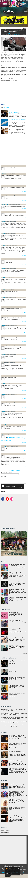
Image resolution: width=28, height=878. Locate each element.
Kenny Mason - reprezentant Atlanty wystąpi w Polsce (17, 661)
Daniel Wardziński (17, 34)
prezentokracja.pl (5, 830)
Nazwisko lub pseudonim (6, 472)
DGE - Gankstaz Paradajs (14, 620)
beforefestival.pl (5, 832)
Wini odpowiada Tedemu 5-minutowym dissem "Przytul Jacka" (18, 573)
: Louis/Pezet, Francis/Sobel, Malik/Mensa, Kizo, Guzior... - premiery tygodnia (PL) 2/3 (14, 718)
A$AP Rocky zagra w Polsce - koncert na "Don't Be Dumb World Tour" (17, 678)
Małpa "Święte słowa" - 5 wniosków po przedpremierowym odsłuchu (17, 744)
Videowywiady (18, 32)
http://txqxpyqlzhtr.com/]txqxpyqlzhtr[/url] (15, 437)
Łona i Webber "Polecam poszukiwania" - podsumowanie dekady (14, 30)
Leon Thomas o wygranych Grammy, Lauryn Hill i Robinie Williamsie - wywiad (17, 808)
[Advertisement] (14, 150)
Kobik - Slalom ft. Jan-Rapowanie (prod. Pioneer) (16, 629)
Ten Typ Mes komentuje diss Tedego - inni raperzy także (17, 565)
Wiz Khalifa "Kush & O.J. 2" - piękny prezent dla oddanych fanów (17, 752)
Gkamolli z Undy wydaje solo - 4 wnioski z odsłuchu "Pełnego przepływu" (16, 761)
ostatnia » (18, 470)
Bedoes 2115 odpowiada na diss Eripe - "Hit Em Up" (18, 598)
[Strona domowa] (8, 12)
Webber (7, 107)
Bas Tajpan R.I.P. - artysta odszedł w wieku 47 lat (17, 582)
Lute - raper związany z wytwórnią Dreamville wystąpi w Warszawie (16, 686)
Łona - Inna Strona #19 (14, 128)
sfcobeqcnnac (11, 448)
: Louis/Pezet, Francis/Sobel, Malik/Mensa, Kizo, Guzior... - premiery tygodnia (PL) (13, 710)
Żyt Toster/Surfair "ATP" (14, 612)
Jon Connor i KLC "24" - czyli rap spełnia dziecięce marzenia (16, 736)
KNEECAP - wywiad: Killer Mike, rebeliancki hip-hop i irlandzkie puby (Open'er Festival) (17, 784)
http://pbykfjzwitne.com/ (6, 440)
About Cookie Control (6, 868)
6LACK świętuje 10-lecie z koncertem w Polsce (18, 669)
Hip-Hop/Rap (8, 32)
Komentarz (3, 476)
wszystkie (25, 653)
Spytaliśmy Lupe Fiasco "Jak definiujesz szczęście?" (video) (16, 800)
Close (18, 868)
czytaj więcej (8, 876)
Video (11, 32)
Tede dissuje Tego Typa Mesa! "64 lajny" (16, 590)
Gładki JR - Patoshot (13, 645)
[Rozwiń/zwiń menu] (25, 12)
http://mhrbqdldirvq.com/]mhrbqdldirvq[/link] (16, 438)
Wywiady (14, 32)
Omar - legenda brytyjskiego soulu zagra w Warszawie (17, 694)
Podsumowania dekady (6, 33)
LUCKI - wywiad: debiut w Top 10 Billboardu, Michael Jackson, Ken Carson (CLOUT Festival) (16, 792)
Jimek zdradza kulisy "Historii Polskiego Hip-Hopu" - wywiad (16, 637)
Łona (4, 107)
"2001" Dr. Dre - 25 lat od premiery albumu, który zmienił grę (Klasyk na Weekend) (17, 769)
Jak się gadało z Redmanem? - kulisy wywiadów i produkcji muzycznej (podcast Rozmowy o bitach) (17, 816)
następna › (13, 470)
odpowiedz (24, 170)
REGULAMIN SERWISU (5, 872)
